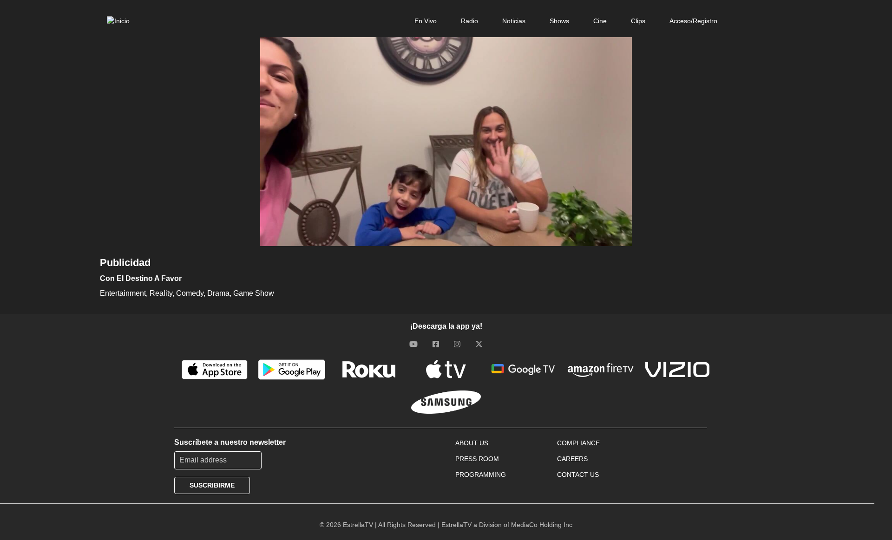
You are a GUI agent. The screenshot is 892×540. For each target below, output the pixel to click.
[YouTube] (413, 344)
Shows (559, 21)
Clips (638, 21)
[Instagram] (457, 344)
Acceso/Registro (693, 21)
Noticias (513, 21)
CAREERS (572, 458)
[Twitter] (479, 344)
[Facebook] (435, 344)
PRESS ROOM (477, 458)
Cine (600, 21)
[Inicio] (118, 21)
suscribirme (212, 485)
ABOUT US (471, 443)
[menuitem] (425, 21)
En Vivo (425, 21)
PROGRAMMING (480, 474)
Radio (469, 21)
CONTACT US (578, 474)
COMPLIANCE (578, 443)
